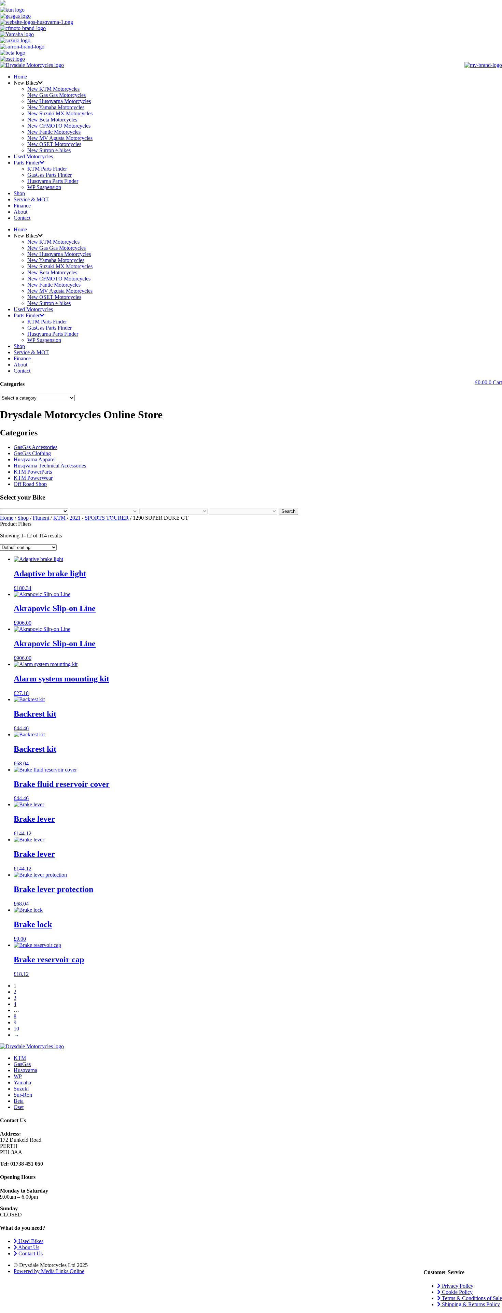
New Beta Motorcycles (52, 119)
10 (16, 1028)
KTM (59, 518)
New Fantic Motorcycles (54, 132)
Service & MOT (31, 199)
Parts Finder (27, 162)
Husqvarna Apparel (35, 459)
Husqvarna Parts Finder (52, 181)
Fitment (41, 518)
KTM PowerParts (33, 472)
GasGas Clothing (32, 453)
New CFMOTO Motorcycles (58, 126)
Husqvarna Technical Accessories (50, 465)
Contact (22, 218)
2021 (75, 518)
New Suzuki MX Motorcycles (60, 113)
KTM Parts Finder (47, 169)
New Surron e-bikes (49, 150)
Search (288, 511)
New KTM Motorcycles (53, 89)
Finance (22, 205)
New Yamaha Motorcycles (55, 107)
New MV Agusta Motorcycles (60, 138)
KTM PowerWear (33, 478)
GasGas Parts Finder (49, 175)
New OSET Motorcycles (54, 144)
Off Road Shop (30, 484)
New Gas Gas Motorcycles (56, 95)
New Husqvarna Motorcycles (59, 101)
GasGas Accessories (35, 447)
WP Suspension (44, 187)
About (20, 212)
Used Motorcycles (33, 156)
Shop (19, 193)
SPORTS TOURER (107, 518)
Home (20, 77)
